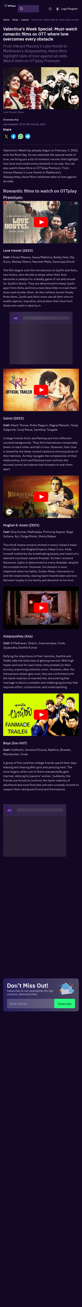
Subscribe (64, 1004)
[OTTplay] (10, 9)
